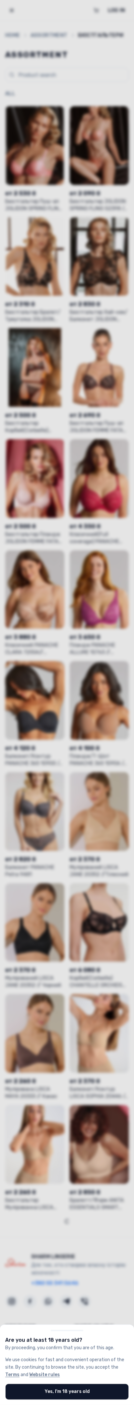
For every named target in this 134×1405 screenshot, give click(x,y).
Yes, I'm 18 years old (67, 1391)
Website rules (44, 1374)
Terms (12, 1374)
